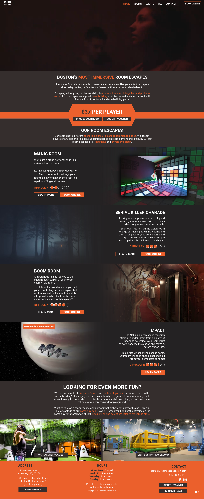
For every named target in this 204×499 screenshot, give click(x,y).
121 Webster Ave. (28, 470)
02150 (37, 473)
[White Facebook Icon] (180, 480)
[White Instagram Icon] (185, 480)
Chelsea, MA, (26, 473)
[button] (184, 193)
